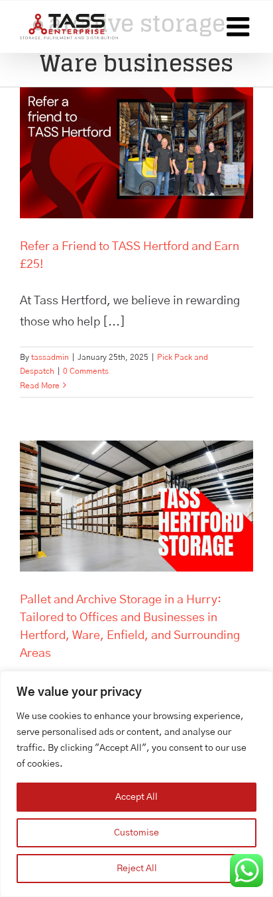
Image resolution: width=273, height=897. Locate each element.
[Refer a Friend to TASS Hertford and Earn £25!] (136, 152)
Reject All (137, 868)
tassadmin (50, 357)
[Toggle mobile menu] (240, 26)
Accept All (136, 797)
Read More (40, 386)
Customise (136, 832)
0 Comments (86, 371)
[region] (136, 784)
